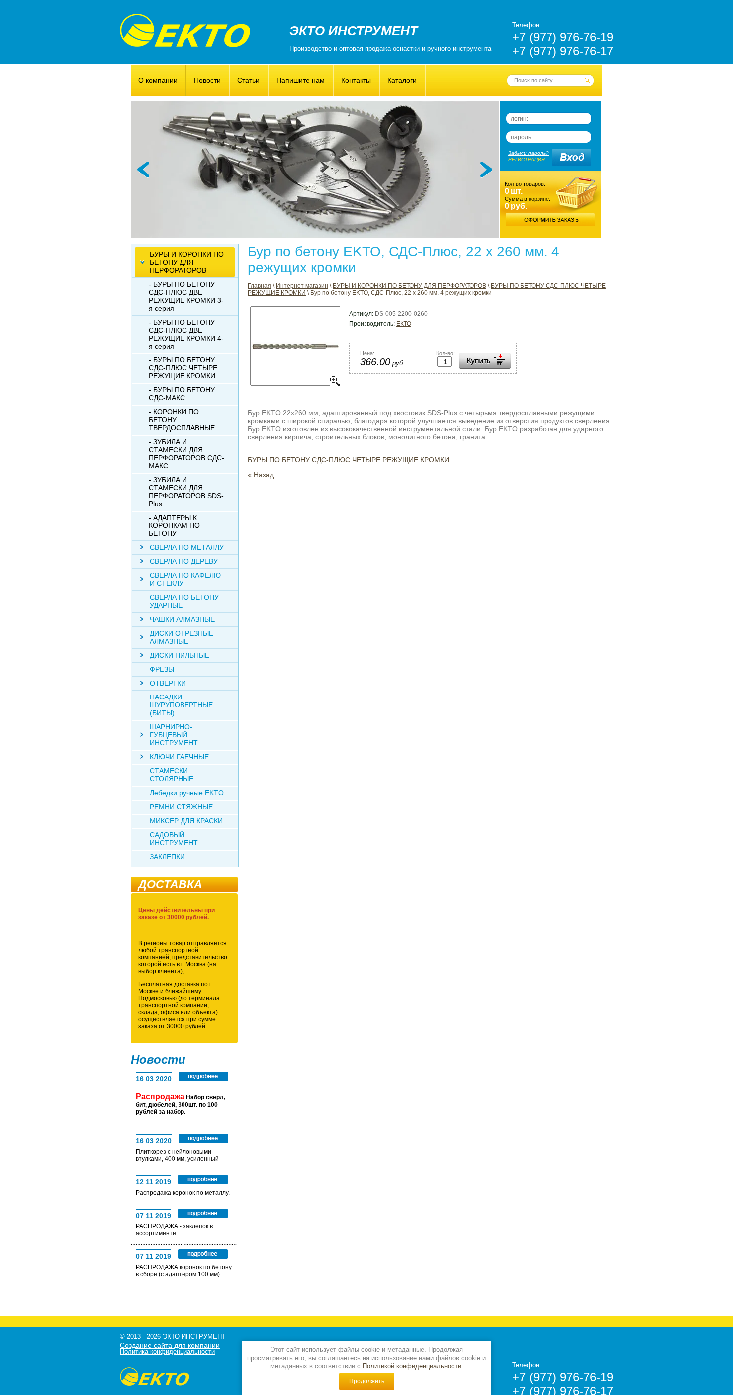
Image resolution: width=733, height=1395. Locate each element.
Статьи (248, 80)
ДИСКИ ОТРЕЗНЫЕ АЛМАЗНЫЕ (181, 637)
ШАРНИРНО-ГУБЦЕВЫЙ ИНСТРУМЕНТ (174, 735)
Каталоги (402, 80)
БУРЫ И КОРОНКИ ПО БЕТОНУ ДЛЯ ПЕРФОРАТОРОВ (409, 285)
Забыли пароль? (528, 153)
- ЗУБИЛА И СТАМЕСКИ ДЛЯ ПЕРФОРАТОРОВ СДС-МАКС (186, 454)
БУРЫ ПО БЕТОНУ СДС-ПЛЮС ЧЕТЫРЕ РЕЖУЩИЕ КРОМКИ (348, 460)
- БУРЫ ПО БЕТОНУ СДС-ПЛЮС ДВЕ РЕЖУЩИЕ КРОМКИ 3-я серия (186, 296)
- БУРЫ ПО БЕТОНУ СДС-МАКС (182, 394)
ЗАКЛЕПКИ (167, 857)
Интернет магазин (302, 285)
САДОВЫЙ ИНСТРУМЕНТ (174, 839)
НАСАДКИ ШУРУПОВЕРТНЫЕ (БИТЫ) (181, 705)
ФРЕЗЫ (162, 669)
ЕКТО (403, 323)
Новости (207, 80)
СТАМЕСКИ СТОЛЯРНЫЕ (171, 775)
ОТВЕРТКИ (168, 683)
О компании (158, 80)
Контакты (356, 80)
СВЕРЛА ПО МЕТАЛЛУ (187, 547)
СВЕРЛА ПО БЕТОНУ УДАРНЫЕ (184, 601)
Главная (259, 285)
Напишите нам (300, 80)
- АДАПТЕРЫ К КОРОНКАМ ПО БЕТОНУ (174, 525)
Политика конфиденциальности (167, 1351)
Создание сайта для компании (170, 1345)
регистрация (526, 159)
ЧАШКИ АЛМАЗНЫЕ (182, 619)
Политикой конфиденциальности (412, 1366)
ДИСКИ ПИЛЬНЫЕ (179, 655)
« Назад (261, 475)
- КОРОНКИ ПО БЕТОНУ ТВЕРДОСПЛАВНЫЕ (182, 420)
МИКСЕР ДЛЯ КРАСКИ (186, 821)
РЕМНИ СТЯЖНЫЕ (181, 807)
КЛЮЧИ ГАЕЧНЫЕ (179, 757)
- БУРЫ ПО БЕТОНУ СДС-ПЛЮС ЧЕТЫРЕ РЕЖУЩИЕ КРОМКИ (183, 368)
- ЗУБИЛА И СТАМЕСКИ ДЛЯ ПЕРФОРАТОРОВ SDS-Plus (186, 492)
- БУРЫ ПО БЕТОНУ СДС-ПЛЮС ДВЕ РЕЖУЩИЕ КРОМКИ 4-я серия (186, 334)
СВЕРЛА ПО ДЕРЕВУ (184, 561)
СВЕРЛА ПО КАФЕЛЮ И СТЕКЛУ (185, 579)
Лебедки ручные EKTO (187, 793)
